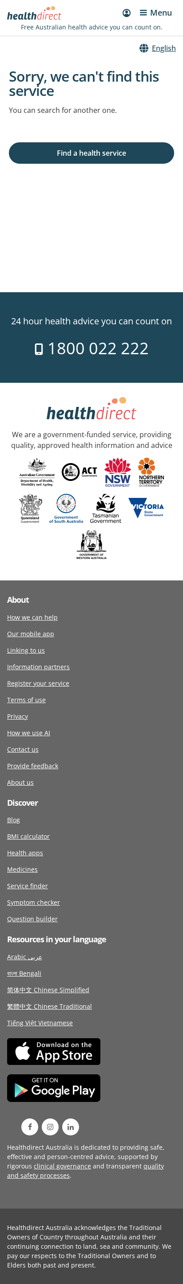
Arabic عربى (24, 957)
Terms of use (26, 700)
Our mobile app (30, 634)
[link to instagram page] (50, 1126)
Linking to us (26, 650)
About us (20, 782)
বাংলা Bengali (24, 973)
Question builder (32, 919)
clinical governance (62, 1166)
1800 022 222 (96, 348)
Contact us (23, 749)
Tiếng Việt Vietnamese (40, 1023)
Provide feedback (32, 766)
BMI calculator (28, 836)
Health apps (25, 853)
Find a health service (91, 153)
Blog (13, 820)
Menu (161, 12)
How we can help (32, 617)
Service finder (27, 886)
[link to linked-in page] (70, 1126)
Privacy (17, 716)
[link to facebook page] (29, 1126)
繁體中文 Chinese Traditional (49, 1006)
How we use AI (28, 733)
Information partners (38, 667)
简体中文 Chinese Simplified (48, 990)
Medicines (22, 869)
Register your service (38, 683)
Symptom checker (33, 902)
